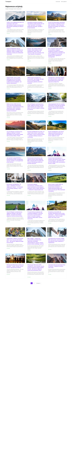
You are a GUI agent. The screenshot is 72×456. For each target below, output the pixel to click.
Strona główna (64, 1)
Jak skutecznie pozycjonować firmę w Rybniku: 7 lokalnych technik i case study (56, 266)
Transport (8, 1)
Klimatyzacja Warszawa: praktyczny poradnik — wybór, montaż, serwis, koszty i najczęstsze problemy (15, 266)
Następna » (38, 283)
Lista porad (58, 1)
